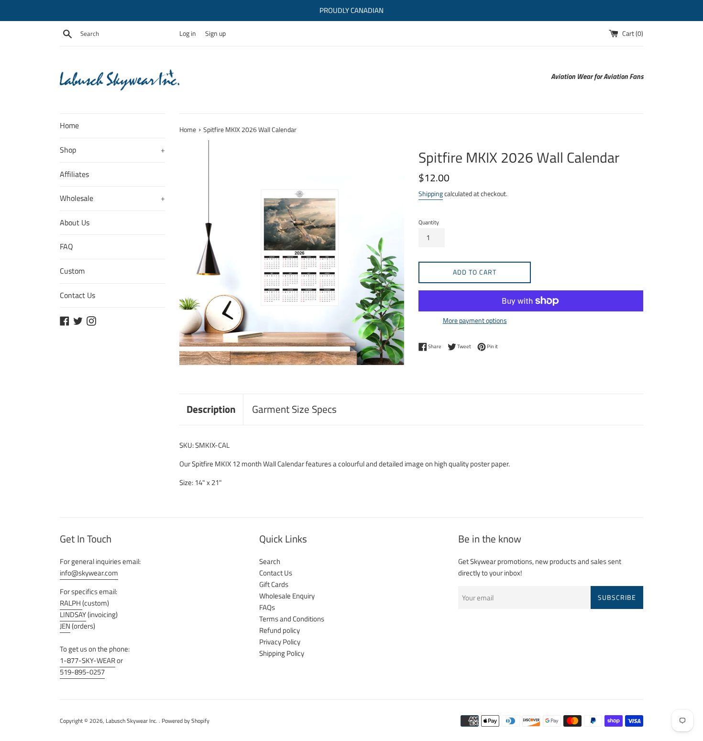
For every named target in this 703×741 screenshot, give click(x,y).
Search (269, 561)
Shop (112, 149)
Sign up (215, 33)
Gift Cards (273, 584)
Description (211, 409)
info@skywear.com (89, 572)
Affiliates (74, 174)
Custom (72, 270)
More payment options (475, 320)
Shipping (430, 193)
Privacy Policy (279, 641)
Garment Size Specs (294, 409)
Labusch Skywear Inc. (132, 720)
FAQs (267, 607)
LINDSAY (73, 614)
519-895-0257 (82, 671)
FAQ (66, 246)
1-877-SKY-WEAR (87, 660)
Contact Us (77, 295)
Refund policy (279, 630)
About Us (74, 222)
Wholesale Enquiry (287, 595)
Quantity (428, 222)
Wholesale (112, 198)
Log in (187, 33)
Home (69, 125)
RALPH (71, 602)
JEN (65, 625)
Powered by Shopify (185, 720)
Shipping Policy (281, 653)
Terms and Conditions (291, 618)
